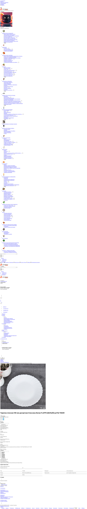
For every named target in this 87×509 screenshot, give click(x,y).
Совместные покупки (4, 491)
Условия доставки (3, 501)
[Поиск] (1, 298)
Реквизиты (2, 495)
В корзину (2, 422)
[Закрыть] (1, 303)
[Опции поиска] (1, 254)
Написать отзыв (3, 483)
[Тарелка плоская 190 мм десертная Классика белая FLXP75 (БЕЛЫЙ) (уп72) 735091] (23, 408)
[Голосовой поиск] (1, 256)
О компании (2, 488)
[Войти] (0, 299)
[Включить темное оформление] (1, 7)
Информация (3, 493)
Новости (2, 492)
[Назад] (4, 316)
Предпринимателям (4, 490)
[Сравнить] (2, 419)
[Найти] (3, 256)
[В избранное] (2, 418)
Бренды (1, 486)
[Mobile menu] (1, 275)
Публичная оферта (4, 497)
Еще (5, 105)
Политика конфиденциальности (6, 496)
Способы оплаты (3, 500)
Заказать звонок (3, 282)
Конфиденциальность (4, 506)
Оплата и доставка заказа (5, 498)
